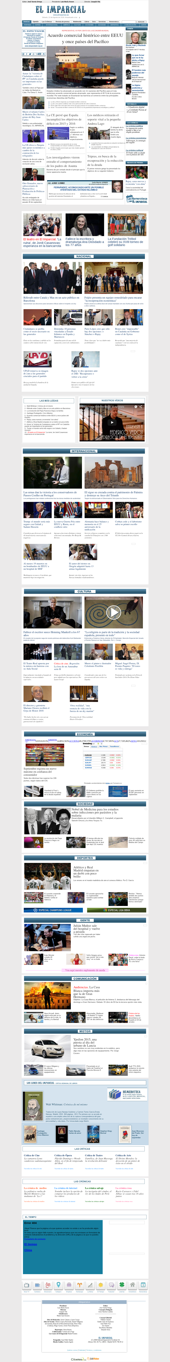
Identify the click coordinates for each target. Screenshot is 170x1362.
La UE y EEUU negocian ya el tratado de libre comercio (68, 102)
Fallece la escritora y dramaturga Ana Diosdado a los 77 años (85, 242)
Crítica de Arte (123, 1155)
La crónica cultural (134, 150)
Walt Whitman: (67, 1104)
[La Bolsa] (90, 1287)
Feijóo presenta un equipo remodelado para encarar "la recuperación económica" (113, 299)
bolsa (108, 783)
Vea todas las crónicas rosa (124, 1201)
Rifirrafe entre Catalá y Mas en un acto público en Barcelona (51, 299)
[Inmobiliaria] (132, 1287)
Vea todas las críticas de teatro (94, 1168)
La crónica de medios (35, 1188)
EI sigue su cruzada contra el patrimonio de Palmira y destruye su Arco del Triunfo (114, 493)
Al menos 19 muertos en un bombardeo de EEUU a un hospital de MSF (36, 566)
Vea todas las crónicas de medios (34, 1201)
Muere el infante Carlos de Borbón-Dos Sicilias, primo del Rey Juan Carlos (33, 115)
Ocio (94, 22)
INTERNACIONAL (52, 25)
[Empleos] (69, 1287)
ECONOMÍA (89, 25)
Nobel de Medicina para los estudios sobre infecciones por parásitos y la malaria (95, 812)
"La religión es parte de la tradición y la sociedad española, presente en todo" (111, 633)
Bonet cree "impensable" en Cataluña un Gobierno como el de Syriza (127, 331)
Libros (86, 22)
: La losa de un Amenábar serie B (67, 666)
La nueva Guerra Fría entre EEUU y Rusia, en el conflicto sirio (67, 524)
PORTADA (27, 25)
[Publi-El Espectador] (34, 39)
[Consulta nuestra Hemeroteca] (136, 199)
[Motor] (85, 1031)
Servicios (102, 22)
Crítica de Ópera (63, 1155)
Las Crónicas (47, 22)
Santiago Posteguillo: (43, 1133)
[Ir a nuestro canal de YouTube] (38, 54)
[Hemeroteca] (143, 1287)
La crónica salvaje (94, 1188)
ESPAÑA (38, 25)
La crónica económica (136, 138)
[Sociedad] (85, 804)
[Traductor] (111, 1287)
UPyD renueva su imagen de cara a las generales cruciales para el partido (36, 373)
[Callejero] (58, 1287)
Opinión (36, 22)
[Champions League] (53, 910)
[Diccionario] (48, 1287)
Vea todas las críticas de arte (124, 1168)
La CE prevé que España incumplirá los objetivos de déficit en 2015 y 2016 (64, 119)
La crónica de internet (65, 1188)
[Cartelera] (37, 1287)
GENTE (143, 25)
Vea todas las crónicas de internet (64, 1201)
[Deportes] (85, 858)
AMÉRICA (66, 25)
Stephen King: (106, 1132)
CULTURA (77, 25)
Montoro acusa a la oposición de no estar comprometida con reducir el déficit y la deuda (65, 144)
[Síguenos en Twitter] (29, 54)
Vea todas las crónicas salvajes (94, 1201)
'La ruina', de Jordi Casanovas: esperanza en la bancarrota (42, 243)
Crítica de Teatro (94, 1155)
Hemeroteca (114, 22)
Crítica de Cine (32, 1155)
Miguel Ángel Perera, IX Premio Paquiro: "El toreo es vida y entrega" (127, 666)
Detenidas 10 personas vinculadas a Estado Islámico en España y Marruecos (65, 332)
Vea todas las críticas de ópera (63, 1168)
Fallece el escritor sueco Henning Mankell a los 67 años (52, 633)
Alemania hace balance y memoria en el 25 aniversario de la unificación (97, 525)
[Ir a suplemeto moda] (85, 970)
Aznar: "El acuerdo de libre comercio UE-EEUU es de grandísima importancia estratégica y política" (83, 107)
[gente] (85, 920)
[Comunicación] (85, 978)
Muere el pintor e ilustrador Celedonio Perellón (98, 665)
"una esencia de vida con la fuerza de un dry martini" (82, 708)
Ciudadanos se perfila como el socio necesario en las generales (37, 331)
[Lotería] (122, 1287)
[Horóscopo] (79, 1287)
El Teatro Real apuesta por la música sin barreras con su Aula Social (36, 666)
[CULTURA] (85, 591)
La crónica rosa (124, 1188)
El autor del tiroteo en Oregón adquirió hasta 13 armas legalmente (81, 566)
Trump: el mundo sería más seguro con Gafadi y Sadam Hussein (37, 524)
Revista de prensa (62, 22)
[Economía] (85, 734)
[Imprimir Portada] (43, 54)
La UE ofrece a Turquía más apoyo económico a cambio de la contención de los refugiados (33, 150)
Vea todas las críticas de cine (33, 1168)
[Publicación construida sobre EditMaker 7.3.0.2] (93, 1359)
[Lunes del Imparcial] (85, 1082)
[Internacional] (84, 451)
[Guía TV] (27, 1287)
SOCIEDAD (102, 25)
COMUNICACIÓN (130, 25)
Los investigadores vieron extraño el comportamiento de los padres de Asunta (64, 161)
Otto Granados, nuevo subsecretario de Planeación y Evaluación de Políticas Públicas (33, 188)
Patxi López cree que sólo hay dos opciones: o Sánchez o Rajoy (97, 331)
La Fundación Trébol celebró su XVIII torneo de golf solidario (125, 242)
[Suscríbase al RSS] (23, 54)
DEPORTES (114, 25)
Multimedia (77, 22)
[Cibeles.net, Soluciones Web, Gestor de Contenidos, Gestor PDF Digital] (78, 1359)
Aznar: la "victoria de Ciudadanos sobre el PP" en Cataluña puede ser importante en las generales (33, 79)
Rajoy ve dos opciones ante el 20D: (84, 373)
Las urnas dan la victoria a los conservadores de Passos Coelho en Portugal (50, 493)
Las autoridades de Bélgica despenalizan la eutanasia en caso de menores (105, 147)
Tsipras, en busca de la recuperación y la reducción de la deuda (105, 160)
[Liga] (116, 910)
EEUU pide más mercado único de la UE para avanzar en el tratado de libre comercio (78, 105)
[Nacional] (84, 257)
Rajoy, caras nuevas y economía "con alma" (136, 182)
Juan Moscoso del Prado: (138, 1134)
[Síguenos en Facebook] (26, 54)
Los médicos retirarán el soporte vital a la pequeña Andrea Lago (104, 119)
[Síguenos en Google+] (33, 54)
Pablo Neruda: (75, 1132)
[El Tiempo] (101, 1287)
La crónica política (134, 126)
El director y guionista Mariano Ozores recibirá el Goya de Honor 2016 (36, 708)
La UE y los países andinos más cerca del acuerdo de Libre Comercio (73, 103)
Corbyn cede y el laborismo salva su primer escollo (128, 523)
